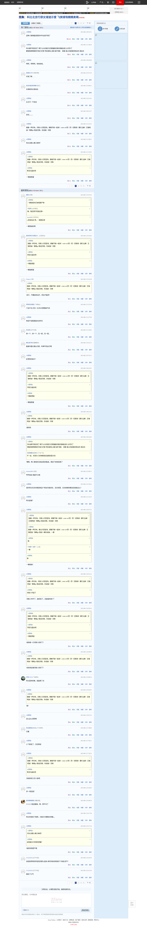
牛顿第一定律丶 (32, 547)
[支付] (108, 2)
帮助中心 (96, 920)
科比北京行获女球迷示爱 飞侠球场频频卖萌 (53, 17)
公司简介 (59, 920)
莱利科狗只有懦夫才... (32, 236)
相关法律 (84, 920)
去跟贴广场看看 (35, 23)
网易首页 (6, 2)
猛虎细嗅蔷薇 (30, 800)
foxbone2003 (29, 471)
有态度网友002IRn (31, 728)
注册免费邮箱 (129, 2)
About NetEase (52, 920)
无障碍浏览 (20, 2)
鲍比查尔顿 (29, 343)
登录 (120, 2)
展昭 (27, 195)
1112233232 (29, 858)
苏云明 (28, 330)
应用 (12, 2)
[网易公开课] (94, 2)
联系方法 (65, 920)
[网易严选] (102, 2)
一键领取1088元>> (119, 12)
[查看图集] (82, 17)
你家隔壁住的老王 (32, 453)
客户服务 (77, 920)
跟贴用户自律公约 (75, 27)
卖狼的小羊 (29, 73)
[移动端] (87, 2)
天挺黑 (29, 208)
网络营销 (90, 920)
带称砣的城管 (30, 304)
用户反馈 (131, 904)
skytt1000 (29, 217)
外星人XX (29, 677)
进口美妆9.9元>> (119, 8)
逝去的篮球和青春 (31, 85)
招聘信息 (71, 920)
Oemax (28, 279)
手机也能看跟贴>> (86, 27)
